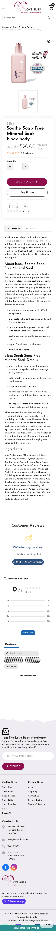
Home (5, 27)
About (31, 787)
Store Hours (13, 852)
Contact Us (33, 796)
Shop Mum (7, 787)
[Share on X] (17, 206)
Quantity (11, 161)
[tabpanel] (28, 679)
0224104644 (13, 846)
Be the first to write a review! (28, 561)
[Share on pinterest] (25, 206)
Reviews (30, 229)
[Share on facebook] (10, 206)
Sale (4, 809)
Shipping (32, 792)
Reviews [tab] (11, 644)
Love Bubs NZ (21, 914)
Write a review (28, 633)
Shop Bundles (9, 804)
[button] (28, 928)
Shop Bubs (7, 792)
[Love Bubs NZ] (27, 7)
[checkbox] (11, 666)
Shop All (6, 813)
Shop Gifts (7, 800)
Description (13, 229)
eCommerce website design (22, 921)
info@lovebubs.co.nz (17, 840)
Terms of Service (36, 804)
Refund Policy (35, 800)
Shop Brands (8, 796)
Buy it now (27, 192)
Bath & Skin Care (22, 27)
